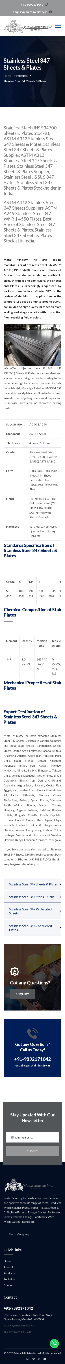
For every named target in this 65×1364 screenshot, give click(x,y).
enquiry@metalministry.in (32, 1065)
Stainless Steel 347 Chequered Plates (30, 928)
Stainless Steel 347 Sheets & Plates (33, 884)
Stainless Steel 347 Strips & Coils (31, 897)
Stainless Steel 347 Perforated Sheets (30, 911)
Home (7, 75)
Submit (32, 1151)
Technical (9, 1279)
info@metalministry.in (17, 1331)
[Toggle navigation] (58, 26)
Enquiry (22, 994)
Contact (9, 1285)
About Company (18, 1234)
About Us (10, 1267)
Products (9, 1273)
